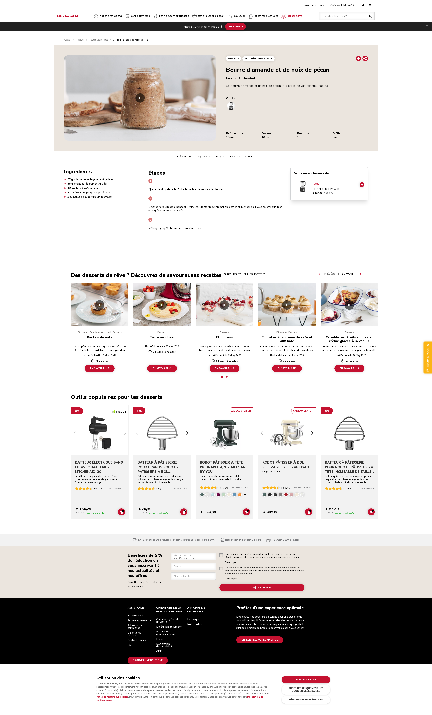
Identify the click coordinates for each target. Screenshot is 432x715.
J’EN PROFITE (235, 26)
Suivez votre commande (135, 627)
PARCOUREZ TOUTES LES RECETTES (244, 274)
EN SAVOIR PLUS (99, 368)
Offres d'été (294, 16)
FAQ (130, 645)
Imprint (160, 639)
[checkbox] (221, 555)
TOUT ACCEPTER (306, 679)
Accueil (67, 40)
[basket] (369, 5)
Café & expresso (140, 16)
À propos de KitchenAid (342, 5)
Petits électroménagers (174, 16)
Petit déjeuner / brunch (259, 58)
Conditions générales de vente (168, 621)
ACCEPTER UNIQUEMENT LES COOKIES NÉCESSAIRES (305, 689)
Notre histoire (195, 624)
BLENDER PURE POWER (326, 189)
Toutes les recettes (98, 40)
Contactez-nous (137, 640)
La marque (193, 619)
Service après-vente (314, 5)
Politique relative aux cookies (112, 696)
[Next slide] (125, 433)
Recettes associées (241, 156)
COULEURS (239, 16)
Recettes (80, 40)
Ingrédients (204, 156)
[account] (363, 5)
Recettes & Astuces (266, 16)
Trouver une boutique (148, 660)
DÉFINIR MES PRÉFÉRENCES (306, 699)
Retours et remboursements (166, 633)
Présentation (184, 156)
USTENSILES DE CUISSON (211, 16)
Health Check (135, 615)
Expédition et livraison (169, 626)
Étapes (220, 156)
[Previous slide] (74, 433)
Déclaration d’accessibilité (164, 645)
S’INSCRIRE (264, 587)
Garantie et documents (134, 634)
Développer (231, 562)
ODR (159, 651)
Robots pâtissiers (111, 16)
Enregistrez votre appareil (260, 639)
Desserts (233, 58)
